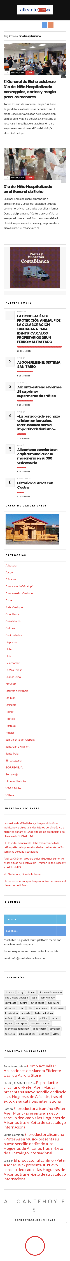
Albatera (11, 565)
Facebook (12, 931)
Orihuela (11, 704)
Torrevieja (12, 774)
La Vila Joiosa (14, 669)
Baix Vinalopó (14, 607)
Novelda (11, 683)
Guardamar (13, 663)
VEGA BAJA (13, 788)
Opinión (21, 358)
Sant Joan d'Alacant (17, 746)
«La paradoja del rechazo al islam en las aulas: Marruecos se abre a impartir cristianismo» (38, 422)
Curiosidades (24, 479)
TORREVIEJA (14, 767)
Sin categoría (14, 760)
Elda (8, 656)
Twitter (11, 919)
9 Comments (24, 376)
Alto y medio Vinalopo (19, 593)
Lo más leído (13, 676)
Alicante (22, 383)
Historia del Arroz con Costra (35, 485)
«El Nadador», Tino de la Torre (22, 874)
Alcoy (9, 572)
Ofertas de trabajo (17, 690)
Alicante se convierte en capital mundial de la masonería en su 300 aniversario (37, 456)
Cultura (10, 628)
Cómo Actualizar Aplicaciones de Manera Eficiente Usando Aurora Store (32, 1070)
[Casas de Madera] (35, 531)
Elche (30, 73)
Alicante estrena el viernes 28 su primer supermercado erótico (39, 391)
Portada (21, 312)
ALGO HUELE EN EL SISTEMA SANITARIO (38, 364)
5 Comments (24, 438)
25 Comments (24, 351)
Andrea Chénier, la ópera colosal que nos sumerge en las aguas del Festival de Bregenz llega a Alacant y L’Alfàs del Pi (35, 863)
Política (10, 718)
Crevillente (12, 614)
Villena (10, 795)
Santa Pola (12, 753)
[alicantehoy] (35, 9)
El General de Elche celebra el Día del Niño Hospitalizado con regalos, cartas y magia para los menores (30, 89)
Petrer (9, 711)
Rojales (10, 732)
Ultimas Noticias (16, 781)
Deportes (11, 642)
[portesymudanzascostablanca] (35, 267)
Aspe (9, 600)
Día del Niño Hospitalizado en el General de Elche (28, 189)
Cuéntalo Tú (13, 621)
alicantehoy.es (35, 1205)
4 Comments (24, 497)
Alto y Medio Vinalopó (19, 586)
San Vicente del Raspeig (20, 739)
